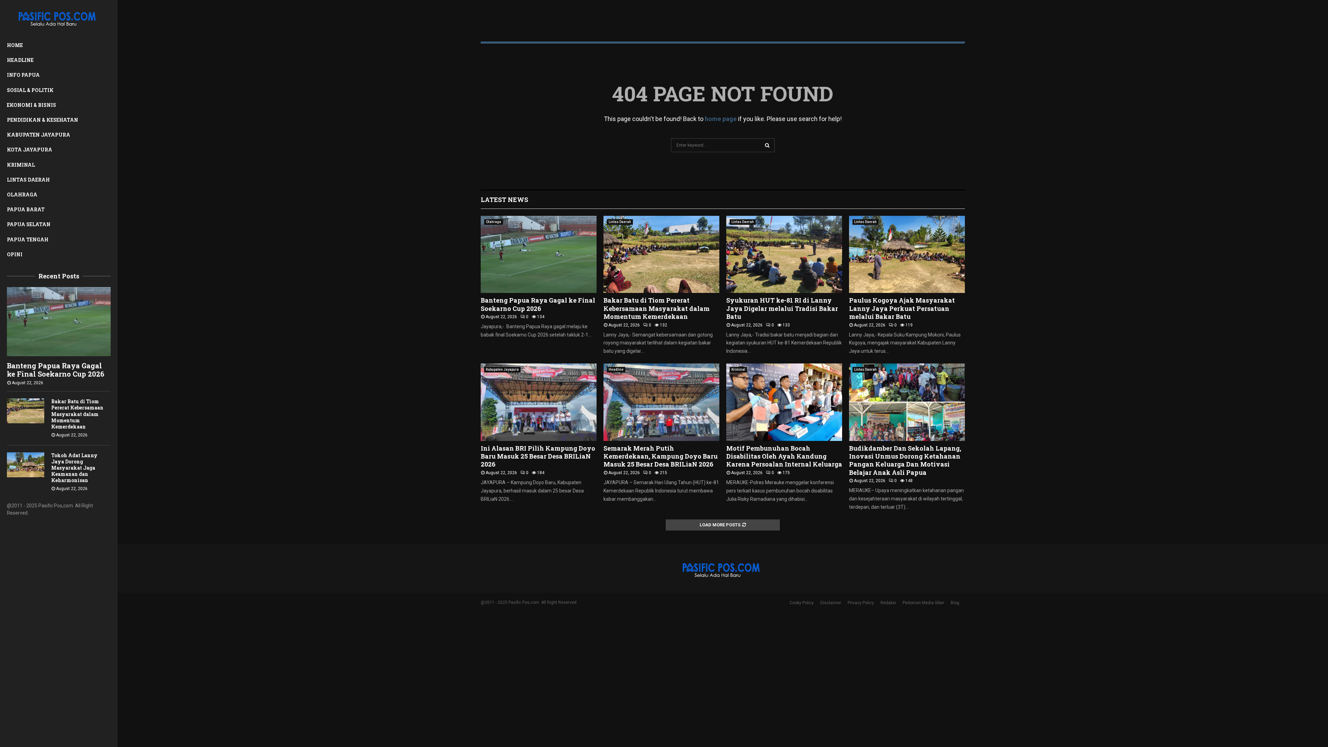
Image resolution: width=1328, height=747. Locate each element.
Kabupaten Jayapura (38, 134)
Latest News (504, 199)
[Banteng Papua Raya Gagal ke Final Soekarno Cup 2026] (59, 321)
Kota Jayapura (29, 149)
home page (721, 118)
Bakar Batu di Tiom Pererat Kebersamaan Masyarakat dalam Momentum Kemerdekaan (77, 414)
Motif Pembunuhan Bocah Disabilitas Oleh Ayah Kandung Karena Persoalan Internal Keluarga (784, 456)
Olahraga (22, 194)
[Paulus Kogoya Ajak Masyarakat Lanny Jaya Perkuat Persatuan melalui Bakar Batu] (907, 254)
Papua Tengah (27, 239)
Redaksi (888, 602)
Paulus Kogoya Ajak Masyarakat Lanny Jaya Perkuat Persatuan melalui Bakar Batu (902, 308)
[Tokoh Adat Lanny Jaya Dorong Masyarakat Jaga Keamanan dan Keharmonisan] (25, 464)
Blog (955, 602)
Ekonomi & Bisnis (31, 105)
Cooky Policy (802, 602)
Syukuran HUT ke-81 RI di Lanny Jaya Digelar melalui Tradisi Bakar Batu (782, 308)
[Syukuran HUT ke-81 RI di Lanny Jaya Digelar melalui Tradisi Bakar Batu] (784, 254)
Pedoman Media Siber (923, 602)
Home (15, 45)
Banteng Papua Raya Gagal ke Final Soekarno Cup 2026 (55, 369)
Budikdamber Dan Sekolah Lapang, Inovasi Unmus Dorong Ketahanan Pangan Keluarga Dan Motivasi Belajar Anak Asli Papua (905, 460)
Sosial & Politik (30, 90)
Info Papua (23, 75)
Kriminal (21, 165)
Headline (20, 60)
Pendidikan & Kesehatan (42, 120)
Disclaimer (830, 602)
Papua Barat (26, 209)
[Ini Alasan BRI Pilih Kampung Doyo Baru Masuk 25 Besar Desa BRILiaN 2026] (539, 402)
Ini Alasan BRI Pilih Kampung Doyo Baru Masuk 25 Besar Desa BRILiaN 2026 (538, 456)
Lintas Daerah (28, 179)
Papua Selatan (28, 224)
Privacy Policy (861, 602)
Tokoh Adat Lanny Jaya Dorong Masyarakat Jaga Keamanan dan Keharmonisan (74, 467)
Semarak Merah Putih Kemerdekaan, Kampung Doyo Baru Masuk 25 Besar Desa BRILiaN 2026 (660, 456)
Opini (14, 254)
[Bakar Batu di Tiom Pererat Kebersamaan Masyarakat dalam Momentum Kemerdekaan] (25, 410)
